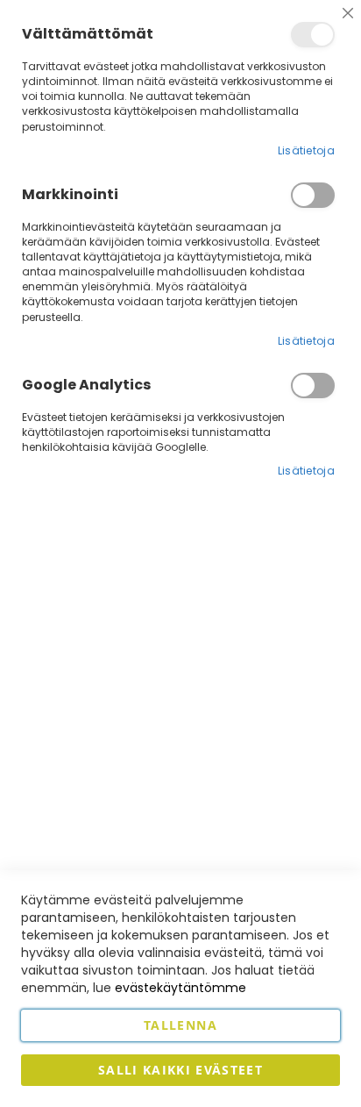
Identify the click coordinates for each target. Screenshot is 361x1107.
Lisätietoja (306, 150)
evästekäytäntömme (180, 987)
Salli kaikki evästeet (180, 1069)
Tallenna (180, 1025)
